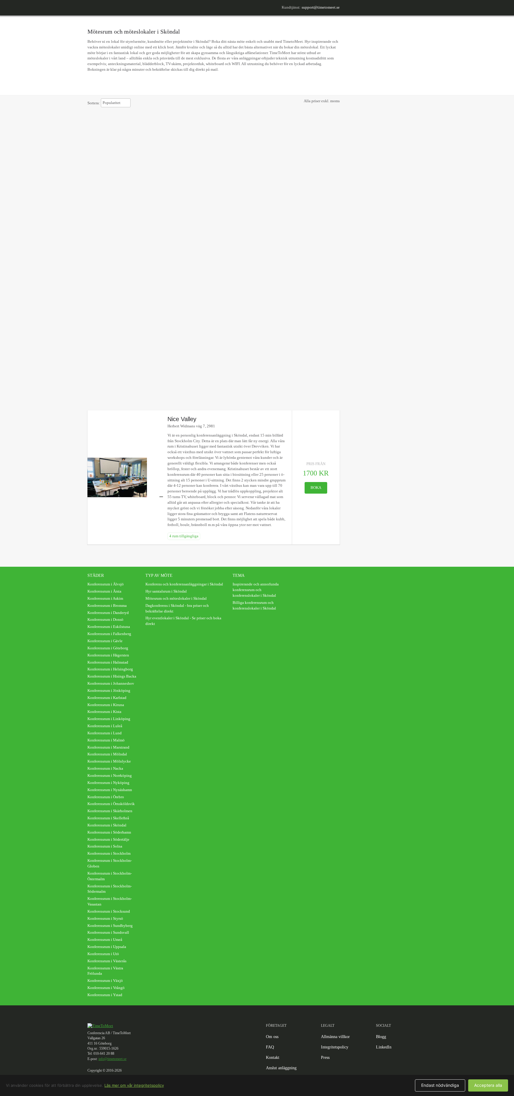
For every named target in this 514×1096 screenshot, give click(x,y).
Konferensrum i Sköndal (106, 825)
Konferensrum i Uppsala (106, 946)
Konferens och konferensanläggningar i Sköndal (184, 584)
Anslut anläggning (281, 1068)
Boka (316, 487)
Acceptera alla (488, 1085)
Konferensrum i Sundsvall (108, 932)
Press (325, 1057)
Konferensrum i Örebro (105, 797)
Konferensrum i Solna (104, 846)
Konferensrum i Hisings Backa (111, 676)
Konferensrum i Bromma (107, 605)
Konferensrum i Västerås (106, 961)
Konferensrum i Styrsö (105, 918)
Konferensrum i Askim (105, 598)
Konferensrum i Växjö (105, 980)
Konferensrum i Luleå (104, 726)
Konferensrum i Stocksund (108, 911)
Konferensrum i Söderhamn (109, 832)
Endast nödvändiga (440, 1085)
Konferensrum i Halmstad (107, 662)
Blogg (381, 1036)
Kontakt (272, 1057)
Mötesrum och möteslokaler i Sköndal (176, 598)
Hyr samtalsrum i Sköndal (166, 591)
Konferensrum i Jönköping (108, 690)
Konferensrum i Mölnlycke (109, 761)
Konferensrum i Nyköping (108, 782)
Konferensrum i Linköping (108, 719)
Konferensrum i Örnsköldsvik (111, 803)
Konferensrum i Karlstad (106, 697)
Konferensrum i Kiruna (105, 705)
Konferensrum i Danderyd (108, 612)
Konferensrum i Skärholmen (109, 811)
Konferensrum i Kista (104, 711)
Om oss (272, 1036)
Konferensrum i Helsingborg (110, 669)
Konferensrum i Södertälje (108, 839)
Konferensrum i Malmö (106, 740)
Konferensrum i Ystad (104, 995)
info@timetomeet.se (112, 1059)
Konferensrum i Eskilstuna (108, 626)
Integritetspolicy (334, 1047)
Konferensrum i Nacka (105, 768)
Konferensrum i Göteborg (107, 648)
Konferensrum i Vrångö (106, 987)
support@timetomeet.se (321, 7)
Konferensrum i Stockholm (109, 853)
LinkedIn (383, 1047)
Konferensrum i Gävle (105, 641)
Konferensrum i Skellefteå (108, 818)
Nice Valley (181, 419)
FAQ (270, 1047)
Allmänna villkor (335, 1036)
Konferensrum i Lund (104, 733)
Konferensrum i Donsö (105, 619)
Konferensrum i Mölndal (107, 754)
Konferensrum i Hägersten (108, 655)
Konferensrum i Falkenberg (109, 634)
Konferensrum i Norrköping (109, 775)
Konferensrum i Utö (103, 954)
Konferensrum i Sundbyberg (110, 925)
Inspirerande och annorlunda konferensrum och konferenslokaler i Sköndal (256, 590)
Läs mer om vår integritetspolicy (134, 1085)
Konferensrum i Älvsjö (105, 584)
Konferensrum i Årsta (104, 591)
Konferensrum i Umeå (104, 939)
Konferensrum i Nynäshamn (109, 790)
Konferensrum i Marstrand (108, 747)
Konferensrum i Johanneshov (110, 683)
